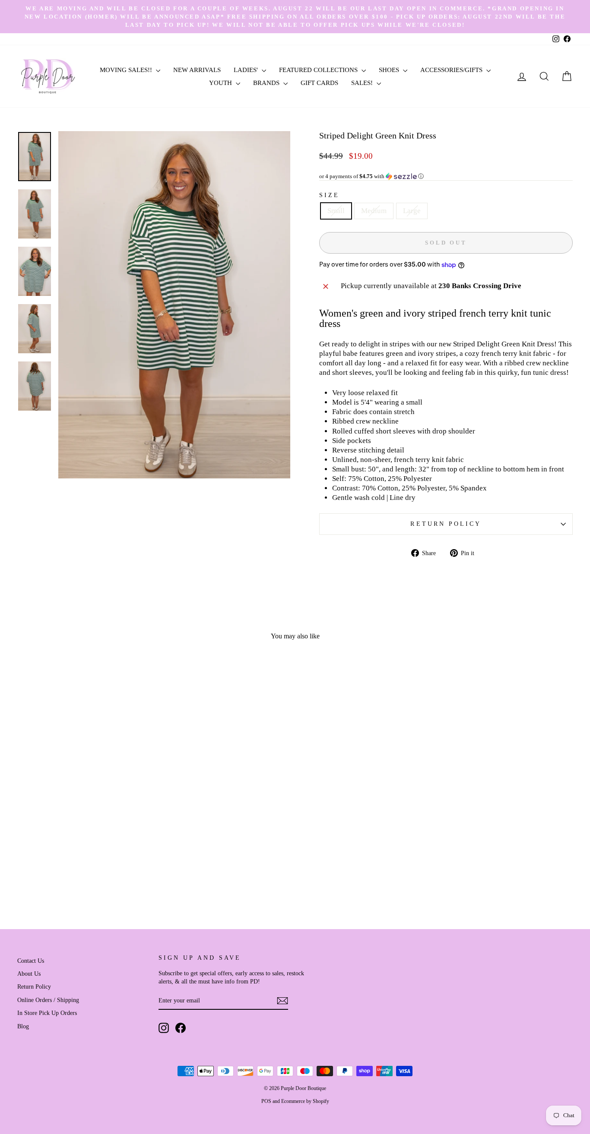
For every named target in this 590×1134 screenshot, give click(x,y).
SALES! (362, 82)
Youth (221, 82)
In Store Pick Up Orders (47, 1012)
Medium (374, 211)
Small (336, 211)
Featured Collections (319, 69)
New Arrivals (197, 69)
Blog (23, 1026)
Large (412, 211)
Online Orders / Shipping (48, 999)
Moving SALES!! (127, 69)
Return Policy (445, 524)
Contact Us (30, 960)
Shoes (390, 69)
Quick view (83, 848)
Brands (267, 82)
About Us (29, 973)
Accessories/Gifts (452, 69)
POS (266, 1101)
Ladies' (247, 69)
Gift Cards (319, 82)
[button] (446, 176)
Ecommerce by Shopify (305, 1101)
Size (329, 195)
